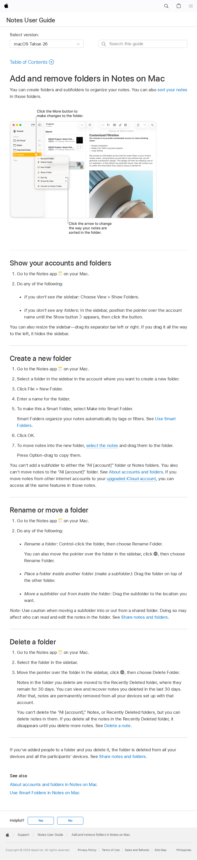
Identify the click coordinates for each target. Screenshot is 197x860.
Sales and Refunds (137, 850)
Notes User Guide (30, 20)
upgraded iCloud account (131, 478)
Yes (40, 820)
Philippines (183, 850)
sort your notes (172, 89)
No (70, 820)
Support (23, 835)
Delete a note (117, 725)
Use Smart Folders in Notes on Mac (45, 792)
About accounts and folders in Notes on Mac (53, 784)
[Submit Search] (104, 44)
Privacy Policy (87, 850)
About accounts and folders (136, 471)
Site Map (160, 850)
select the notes (102, 445)
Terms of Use (111, 850)
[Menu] (191, 6)
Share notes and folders (144, 617)
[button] (166, 6)
